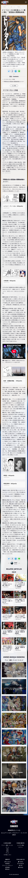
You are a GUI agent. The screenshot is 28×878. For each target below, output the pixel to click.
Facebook (21, 863)
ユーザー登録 (20, 845)
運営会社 (7, 869)
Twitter (21, 861)
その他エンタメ (7, 854)
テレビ (7, 853)
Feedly (21, 867)
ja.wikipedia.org (7, 172)
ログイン (20, 847)
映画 (7, 851)
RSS (21, 865)
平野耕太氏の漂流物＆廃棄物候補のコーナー (14, 81)
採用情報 (7, 867)
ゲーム (7, 847)
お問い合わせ (7, 861)
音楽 (7, 849)
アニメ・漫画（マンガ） (7, 845)
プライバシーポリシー (7, 865)
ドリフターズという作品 (9, 79)
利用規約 (7, 863)
